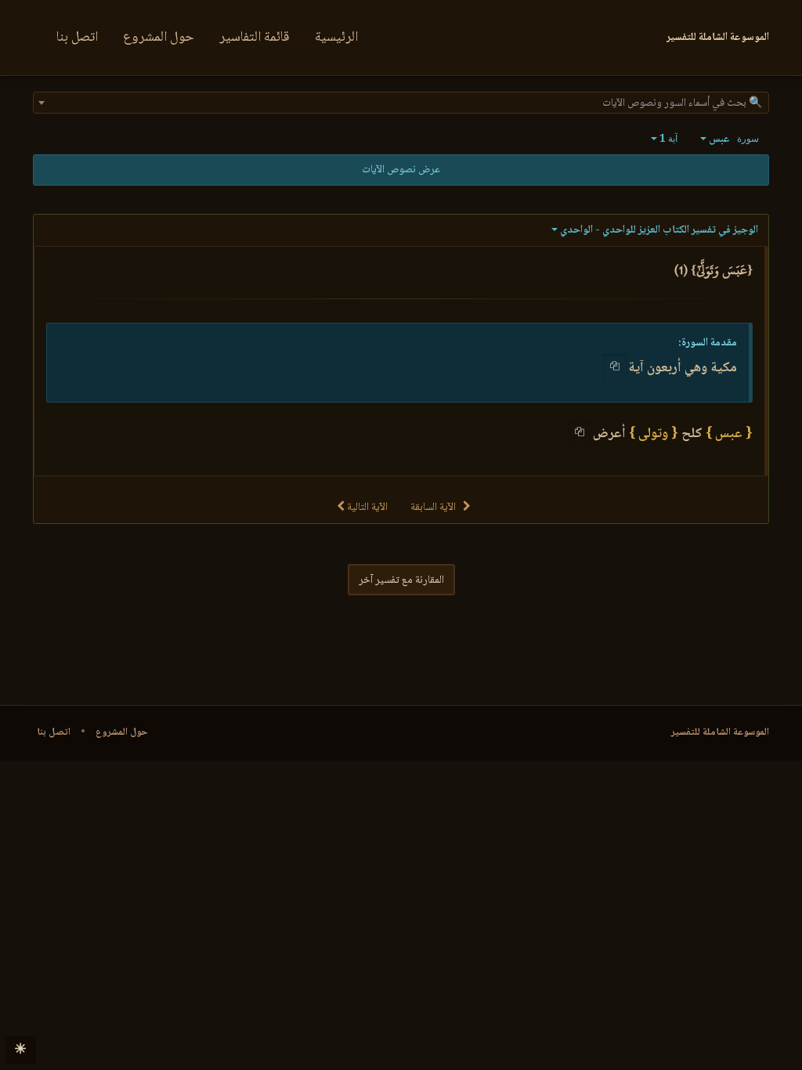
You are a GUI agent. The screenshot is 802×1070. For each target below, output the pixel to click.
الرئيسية (336, 37)
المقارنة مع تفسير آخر (401, 580)
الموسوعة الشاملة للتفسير (720, 732)
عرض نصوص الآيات (401, 170)
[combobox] (401, 103)
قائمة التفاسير (254, 37)
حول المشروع (158, 37)
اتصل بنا (77, 37)
